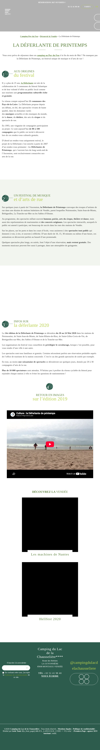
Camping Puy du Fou (29, 36)
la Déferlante (27, 83)
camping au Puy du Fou (48, 55)
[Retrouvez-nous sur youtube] (86, 681)
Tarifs (87, 7)
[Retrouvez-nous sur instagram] (86, 676)
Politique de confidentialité (16, 675)
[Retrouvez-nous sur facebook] (81, 676)
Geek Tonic (16, 731)
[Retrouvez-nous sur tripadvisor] (81, 681)
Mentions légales (65, 729)
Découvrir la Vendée (48, 36)
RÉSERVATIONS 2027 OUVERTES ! (52, 2)
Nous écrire (50, 676)
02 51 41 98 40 (73, 7)
